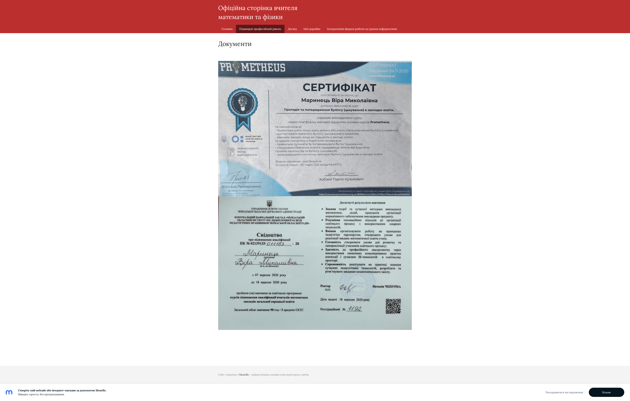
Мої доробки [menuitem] (311, 29)
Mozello (244, 374)
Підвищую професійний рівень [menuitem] (260, 29)
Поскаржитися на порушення (564, 392)
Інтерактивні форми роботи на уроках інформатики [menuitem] (362, 29)
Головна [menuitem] (227, 29)
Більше (606, 392)
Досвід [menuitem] (292, 29)
